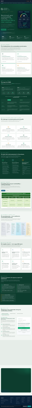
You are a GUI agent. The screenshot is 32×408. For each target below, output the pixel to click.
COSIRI (11, 400)
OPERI (11, 402)
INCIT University (18, 403)
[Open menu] (30, 1)
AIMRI (11, 401)
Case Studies (23, 400)
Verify (16, 400)
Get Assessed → (4, 29)
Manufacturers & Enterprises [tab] (5, 313)
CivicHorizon (17, 401)
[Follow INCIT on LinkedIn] (1, 402)
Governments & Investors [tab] (20, 313)
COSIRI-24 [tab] (7, 190)
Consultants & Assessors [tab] (13, 313)
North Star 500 (17, 402)
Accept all (29, 406)
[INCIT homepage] (2, 1)
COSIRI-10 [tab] (3, 190)
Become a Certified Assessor (11, 29)
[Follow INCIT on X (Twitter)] (3, 402)
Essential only (25, 406)
